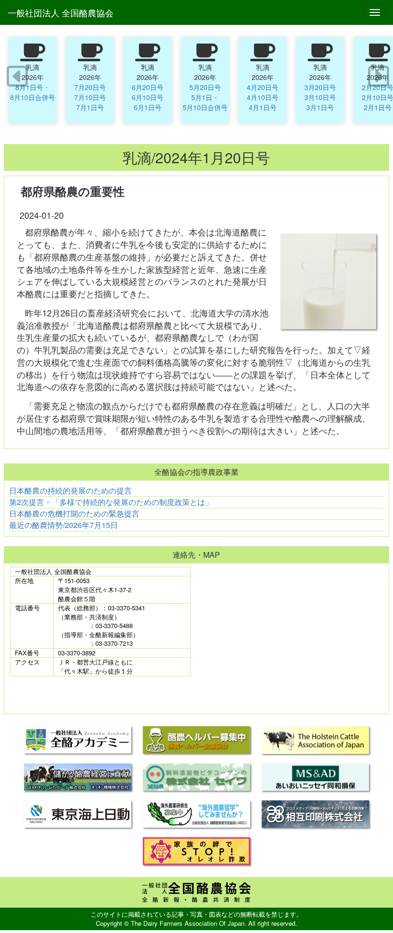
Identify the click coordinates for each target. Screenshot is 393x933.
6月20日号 (147, 87)
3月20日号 (320, 87)
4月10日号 (262, 97)
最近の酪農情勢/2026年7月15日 (63, 524)
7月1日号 (90, 107)
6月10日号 (147, 97)
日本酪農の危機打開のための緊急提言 (74, 513)
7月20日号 (90, 87)
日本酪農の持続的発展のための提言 (70, 490)
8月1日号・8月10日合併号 (32, 92)
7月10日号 (90, 97)
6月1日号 (148, 107)
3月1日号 (320, 107)
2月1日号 (378, 107)
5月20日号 (205, 87)
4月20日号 (262, 87)
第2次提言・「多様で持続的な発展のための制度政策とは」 (111, 501)
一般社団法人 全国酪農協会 (61, 12)
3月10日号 (320, 97)
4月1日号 (263, 107)
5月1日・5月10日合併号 (205, 102)
